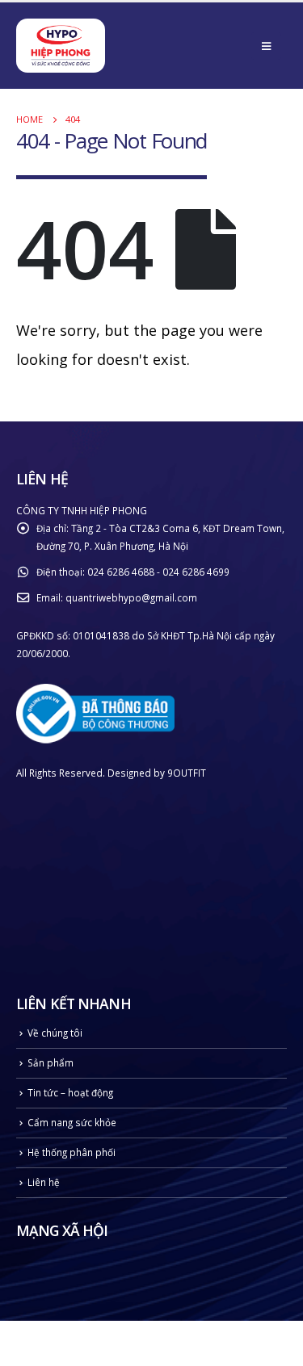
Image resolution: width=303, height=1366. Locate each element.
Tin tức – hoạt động (70, 1092)
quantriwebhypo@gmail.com (131, 597)
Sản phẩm (50, 1062)
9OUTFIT (186, 772)
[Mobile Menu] (266, 46)
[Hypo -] (60, 47)
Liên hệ (43, 1181)
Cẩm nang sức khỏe (71, 1122)
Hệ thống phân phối (71, 1152)
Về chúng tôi (54, 1032)
